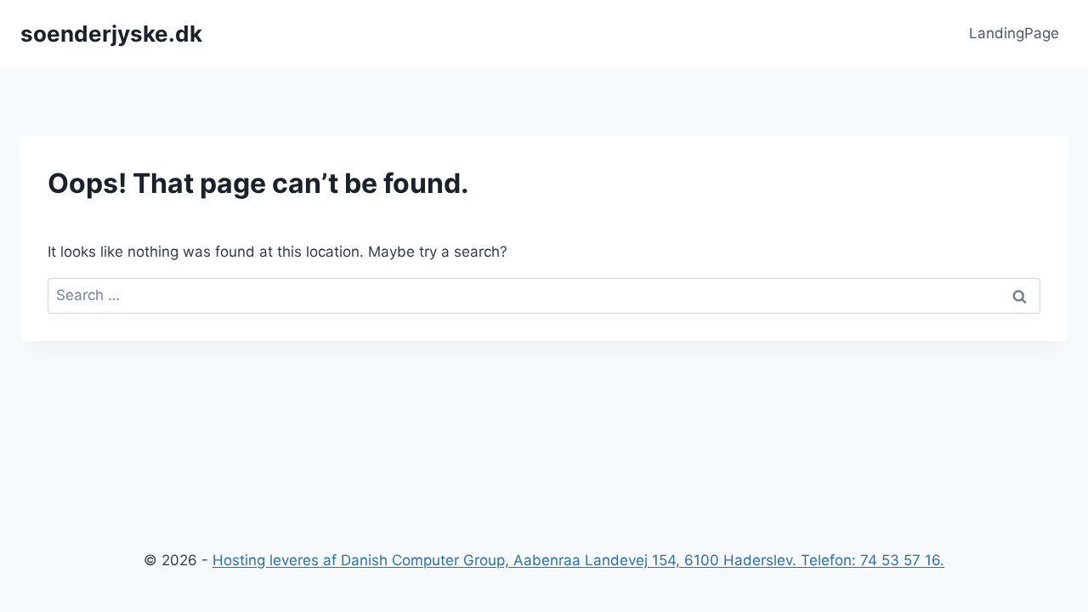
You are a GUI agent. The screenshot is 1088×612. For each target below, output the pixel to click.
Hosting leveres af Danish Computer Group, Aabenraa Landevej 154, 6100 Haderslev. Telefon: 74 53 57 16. (578, 560)
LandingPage (1014, 33)
